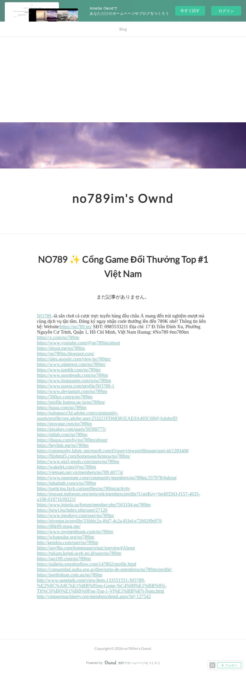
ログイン (226, 10)
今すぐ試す (190, 10)
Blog (123, 28)
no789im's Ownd (123, 198)
